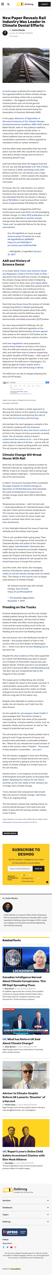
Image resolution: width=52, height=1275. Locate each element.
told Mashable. (22, 546)
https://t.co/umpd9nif (20, 592)
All (24, 875)
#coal (10, 236)
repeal (38, 283)
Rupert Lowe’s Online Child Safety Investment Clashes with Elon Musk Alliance (24, 1155)
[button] (26, 1200)
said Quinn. (41, 795)
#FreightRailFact (16, 239)
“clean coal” (8, 224)
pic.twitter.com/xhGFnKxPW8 (22, 245)
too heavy (21, 418)
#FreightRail (18, 233)
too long (34, 418)
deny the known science (35, 430)
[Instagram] (15, 1247)
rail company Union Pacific (33, 713)
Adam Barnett (10, 1047)
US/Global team (27, 878)
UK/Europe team (28, 881)
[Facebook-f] (4, 1247)
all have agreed (40, 331)
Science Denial (10, 833)
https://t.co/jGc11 (20, 242)
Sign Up (38, 869)
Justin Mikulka (18, 30)
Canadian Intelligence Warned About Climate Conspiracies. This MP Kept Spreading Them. (24, 981)
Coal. (22, 157)
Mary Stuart (9, 989)
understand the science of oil (17, 439)
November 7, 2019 (16, 601)
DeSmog (29, 4)
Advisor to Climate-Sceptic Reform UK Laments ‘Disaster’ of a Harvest (24, 1097)
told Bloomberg (37, 668)
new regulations (15, 343)
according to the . (34, 170)
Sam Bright (9, 1163)
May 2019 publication (32, 215)
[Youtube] (11, 1247)
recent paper (11, 91)
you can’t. (37, 749)
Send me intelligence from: (13, 878)
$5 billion (13, 200)
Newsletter (7, 1243)
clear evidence (21, 656)
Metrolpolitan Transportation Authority (16, 822)
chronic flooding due (36, 647)
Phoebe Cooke (10, 1105)
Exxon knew (22, 304)
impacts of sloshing (37, 412)
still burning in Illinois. (33, 367)
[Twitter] (7, 1247)
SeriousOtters (16, 1269)
